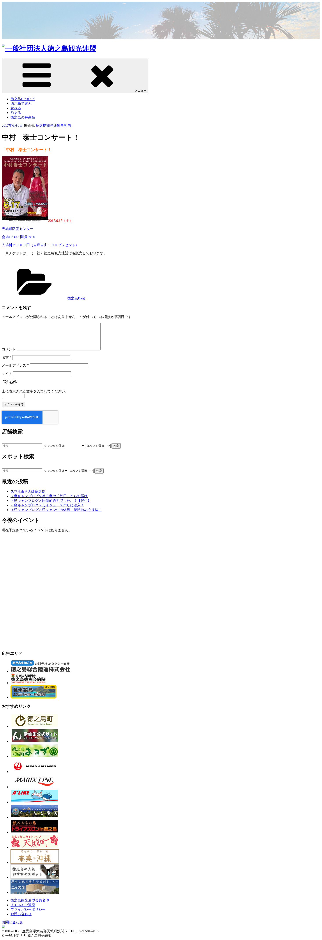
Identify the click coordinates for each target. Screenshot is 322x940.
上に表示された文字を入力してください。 (35, 391)
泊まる (16, 113)
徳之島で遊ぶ (21, 103)
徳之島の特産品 (23, 117)
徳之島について (23, 99)
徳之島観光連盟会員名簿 (30, 900)
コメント (9, 349)
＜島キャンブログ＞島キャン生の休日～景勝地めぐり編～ (56, 510)
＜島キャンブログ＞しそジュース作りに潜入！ (47, 505)
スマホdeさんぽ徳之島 (28, 491)
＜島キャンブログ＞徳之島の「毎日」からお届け (49, 496)
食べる (16, 108)
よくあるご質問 (23, 905)
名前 (6, 357)
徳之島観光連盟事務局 (53, 125)
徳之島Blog (76, 298)
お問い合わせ (21, 914)
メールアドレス (15, 365)
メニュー (140, 90)
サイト (7, 373)
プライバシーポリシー (28, 909)
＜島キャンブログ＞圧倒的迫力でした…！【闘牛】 (51, 500)
